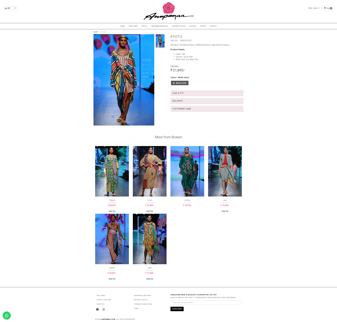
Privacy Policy (141, 300)
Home (122, 26)
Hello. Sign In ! (314, 8)
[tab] (207, 93)
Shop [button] (144, 26)
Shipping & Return (142, 295)
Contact (213, 26)
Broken (103, 32)
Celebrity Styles (178, 26)
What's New (133, 26)
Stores (203, 26)
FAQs (136, 308)
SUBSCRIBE (177, 309)
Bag (328, 8)
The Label (100, 295)
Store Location (103, 300)
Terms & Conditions (143, 304)
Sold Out (181, 83)
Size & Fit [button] (178, 93)
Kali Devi (192, 26)
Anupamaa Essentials (159, 26)
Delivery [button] (177, 101)
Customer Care (181, 109)
